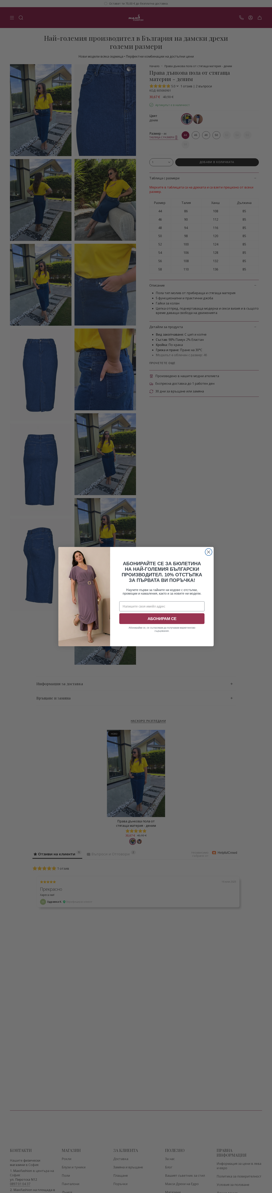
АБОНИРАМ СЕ (162, 619)
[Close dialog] (208, 552)
